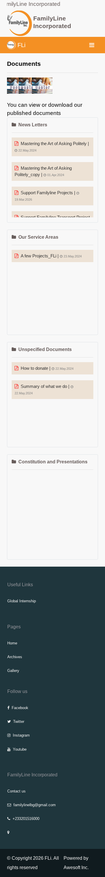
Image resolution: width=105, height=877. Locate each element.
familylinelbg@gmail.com (34, 805)
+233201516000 (26, 818)
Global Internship (21, 601)
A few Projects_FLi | (51, 256)
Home (12, 643)
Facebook (20, 708)
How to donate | (47, 368)
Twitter (18, 721)
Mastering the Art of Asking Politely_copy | (43, 171)
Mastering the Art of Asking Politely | (53, 146)
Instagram (21, 735)
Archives (14, 657)
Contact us (16, 791)
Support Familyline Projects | (45, 195)
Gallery (13, 670)
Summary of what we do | (43, 389)
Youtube (20, 749)
